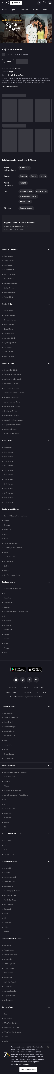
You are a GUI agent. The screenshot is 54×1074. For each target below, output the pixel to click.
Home (4, 9)
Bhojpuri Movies (9, 292)
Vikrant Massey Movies (12, 406)
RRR (5, 593)
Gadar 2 (6, 566)
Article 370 (7, 529)
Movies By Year (7, 441)
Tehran (6, 520)
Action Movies (9, 311)
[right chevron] (5, 110)
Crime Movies (8, 329)
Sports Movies (9, 356)
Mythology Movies (10, 343)
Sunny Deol (8, 977)
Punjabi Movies (9, 297)
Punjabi (17, 68)
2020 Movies (8, 479)
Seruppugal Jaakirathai (12, 891)
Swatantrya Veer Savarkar (13, 548)
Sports (13, 9)
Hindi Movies (8, 256)
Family (22, 75)
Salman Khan (8, 959)
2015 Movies (8, 502)
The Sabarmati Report (11, 543)
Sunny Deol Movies (10, 429)
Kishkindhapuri (9, 602)
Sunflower (7, 923)
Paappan (7, 648)
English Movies (9, 288)
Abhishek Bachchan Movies (13, 420)
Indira (6, 749)
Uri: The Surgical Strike (12, 575)
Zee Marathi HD (9, 854)
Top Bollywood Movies (10, 509)
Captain (6, 639)
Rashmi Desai (8, 1000)
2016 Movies (8, 497)
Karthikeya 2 (8, 625)
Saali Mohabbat (9, 777)
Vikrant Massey (9, 950)
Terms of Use (26, 692)
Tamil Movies (8, 265)
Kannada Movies (9, 270)
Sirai (5, 616)
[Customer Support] (44, 3)
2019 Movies (8, 484)
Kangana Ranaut (9, 996)
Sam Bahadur (8, 561)
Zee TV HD (7, 845)
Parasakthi (7, 621)
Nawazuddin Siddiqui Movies (14, 393)
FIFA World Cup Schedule (12, 1032)
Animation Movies (10, 338)
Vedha (6, 652)
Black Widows (8, 904)
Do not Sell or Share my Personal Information (26, 697)
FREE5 (44, 9)
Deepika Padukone (10, 955)
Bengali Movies (9, 279)
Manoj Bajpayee (9, 964)
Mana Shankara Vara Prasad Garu (16, 611)
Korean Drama (9, 754)
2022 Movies (8, 470)
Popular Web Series (9, 861)
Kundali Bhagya (9, 731)
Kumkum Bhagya (10, 727)
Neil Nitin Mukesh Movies (12, 375)
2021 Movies (8, 475)
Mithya (6, 914)
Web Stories (8, 1018)
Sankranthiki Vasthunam (12, 589)
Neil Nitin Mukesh (10, 982)
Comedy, (11, 75)
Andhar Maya (8, 886)
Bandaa (6, 570)
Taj (5, 918)
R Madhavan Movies (11, 384)
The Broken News (10, 900)
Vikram (6, 634)
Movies (35, 9)
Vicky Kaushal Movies (11, 388)
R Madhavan (8, 945)
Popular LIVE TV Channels (11, 834)
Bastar (6, 552)
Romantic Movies (10, 320)
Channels (12, 687)
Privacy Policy (11, 692)
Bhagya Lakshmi (9, 736)
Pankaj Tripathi (9, 968)
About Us (25, 687)
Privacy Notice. (22, 1064)
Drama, (17, 75)
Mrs (5, 534)
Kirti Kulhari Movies (10, 411)
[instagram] (22, 680)
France (6, 1037)
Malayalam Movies (10, 283)
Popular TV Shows (8, 706)
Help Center (38, 687)
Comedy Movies (9, 315)
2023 (18, 54)
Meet (5, 740)
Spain (6, 1041)
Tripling (6, 927)
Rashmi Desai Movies (11, 415)
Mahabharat (8, 713)
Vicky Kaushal (8, 973)
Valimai (6, 643)
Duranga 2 (7, 909)
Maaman (7, 607)
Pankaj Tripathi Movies (11, 434)
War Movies (8, 347)
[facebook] (16, 680)
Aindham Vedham (10, 895)
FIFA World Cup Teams (11, 1027)
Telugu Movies (9, 261)
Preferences (41, 692)
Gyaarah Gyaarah (10, 877)
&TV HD (6, 850)
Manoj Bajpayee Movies (12, 402)
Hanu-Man (7, 598)
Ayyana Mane (8, 868)
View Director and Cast (10, 87)
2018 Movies (8, 488)
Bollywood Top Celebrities (11, 939)
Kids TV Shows (9, 758)
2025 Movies (8, 457)
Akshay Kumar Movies (11, 397)
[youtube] (36, 680)
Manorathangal (9, 882)
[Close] (48, 1047)
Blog (5, 1014)
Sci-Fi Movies (8, 352)
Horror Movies (9, 324)
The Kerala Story (9, 557)
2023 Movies (8, 466)
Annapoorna (8, 745)
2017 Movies (8, 493)
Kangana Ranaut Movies (12, 425)
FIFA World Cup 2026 (11, 1023)
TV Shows (24, 9)
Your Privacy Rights (28, 1069)
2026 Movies (8, 452)
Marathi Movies (9, 274)
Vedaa (6, 539)
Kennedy (7, 525)
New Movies (8, 447)
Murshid (7, 873)
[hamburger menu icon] (50, 3)
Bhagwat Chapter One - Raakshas (15, 516)
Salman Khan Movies (11, 370)
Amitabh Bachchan (10, 991)
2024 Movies (8, 461)
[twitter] (29, 680)
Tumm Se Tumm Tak (11, 718)
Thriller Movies (9, 333)
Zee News (7, 841)
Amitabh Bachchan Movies (13, 379)
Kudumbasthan (9, 630)
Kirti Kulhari (8, 986)
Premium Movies (8, 765)
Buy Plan (17, 3)
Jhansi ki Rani (8, 722)
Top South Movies (8, 582)
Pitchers (6, 932)
